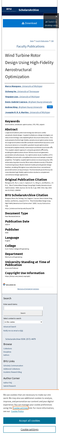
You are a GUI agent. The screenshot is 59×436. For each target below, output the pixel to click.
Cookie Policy (17, 411)
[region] (29, 412)
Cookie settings (20, 408)
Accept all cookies (29, 420)
